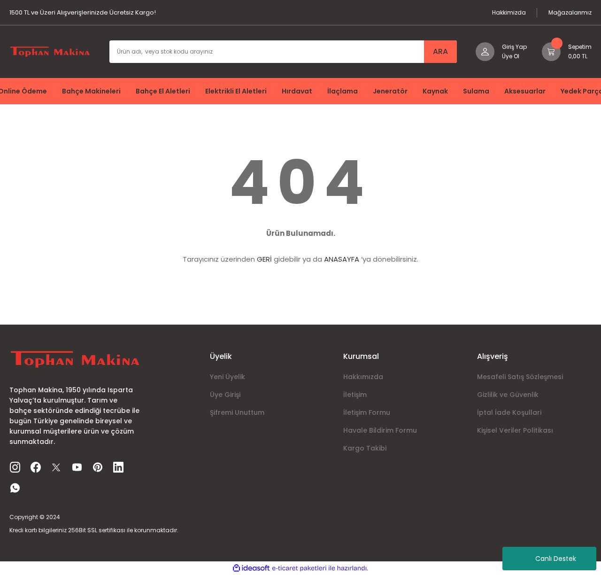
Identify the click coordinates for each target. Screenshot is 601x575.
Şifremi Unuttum (237, 412)
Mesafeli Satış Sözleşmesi (520, 376)
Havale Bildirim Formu (380, 430)
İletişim (355, 394)
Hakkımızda (363, 376)
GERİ (264, 259)
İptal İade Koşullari (509, 412)
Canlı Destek (555, 558)
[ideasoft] (251, 568)
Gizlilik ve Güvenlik (508, 394)
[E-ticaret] (299, 568)
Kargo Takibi (364, 448)
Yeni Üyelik (227, 376)
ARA (440, 51)
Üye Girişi (225, 394)
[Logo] (50, 51)
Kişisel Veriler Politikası (515, 430)
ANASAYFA (341, 259)
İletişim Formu (366, 412)
